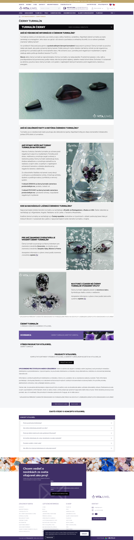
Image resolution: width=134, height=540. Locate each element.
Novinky (28, 4)
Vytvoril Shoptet (100, 538)
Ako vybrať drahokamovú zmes (27, 513)
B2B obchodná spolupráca (50, 527)
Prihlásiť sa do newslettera (60, 493)
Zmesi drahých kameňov (49, 518)
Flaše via (68, 507)
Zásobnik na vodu (71, 513)
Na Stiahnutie (22, 522)
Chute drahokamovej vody (50, 520)
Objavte (21, 4)
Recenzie (45, 511)
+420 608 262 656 (99, 510)
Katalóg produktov (24, 531)
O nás (44, 507)
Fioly (67, 509)
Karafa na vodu (70, 511)
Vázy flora (69, 520)
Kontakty (21, 507)
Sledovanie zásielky (24, 524)
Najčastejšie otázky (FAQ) (49, 522)
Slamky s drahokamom (72, 516)
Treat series (69, 529)
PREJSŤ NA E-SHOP (66, 362)
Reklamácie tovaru (24, 518)
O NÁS (35, 4)
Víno (67, 527)
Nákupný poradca (52, 4)
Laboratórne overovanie (49, 513)
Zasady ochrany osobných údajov (28, 529)
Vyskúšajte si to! (65, 4)
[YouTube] (96, 514)
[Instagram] (93, 514)
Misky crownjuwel (71, 524)
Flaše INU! (68, 518)
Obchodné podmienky (24, 527)
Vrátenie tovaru (23, 520)
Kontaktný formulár (99, 518)
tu (75, 534)
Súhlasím (84, 533)
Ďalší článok (74, 404)
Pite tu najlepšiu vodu (49, 524)
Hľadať (59, 8)
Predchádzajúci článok (61, 404)
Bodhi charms (69, 522)
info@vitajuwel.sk (98, 507)
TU (37, 255)
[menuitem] (21, 13)
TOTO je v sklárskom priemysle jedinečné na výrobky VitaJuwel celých (89, 1)
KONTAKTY (42, 4)
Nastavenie (50, 537)
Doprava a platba (23, 516)
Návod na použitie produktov (50, 529)
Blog (44, 509)
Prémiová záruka (47, 516)
